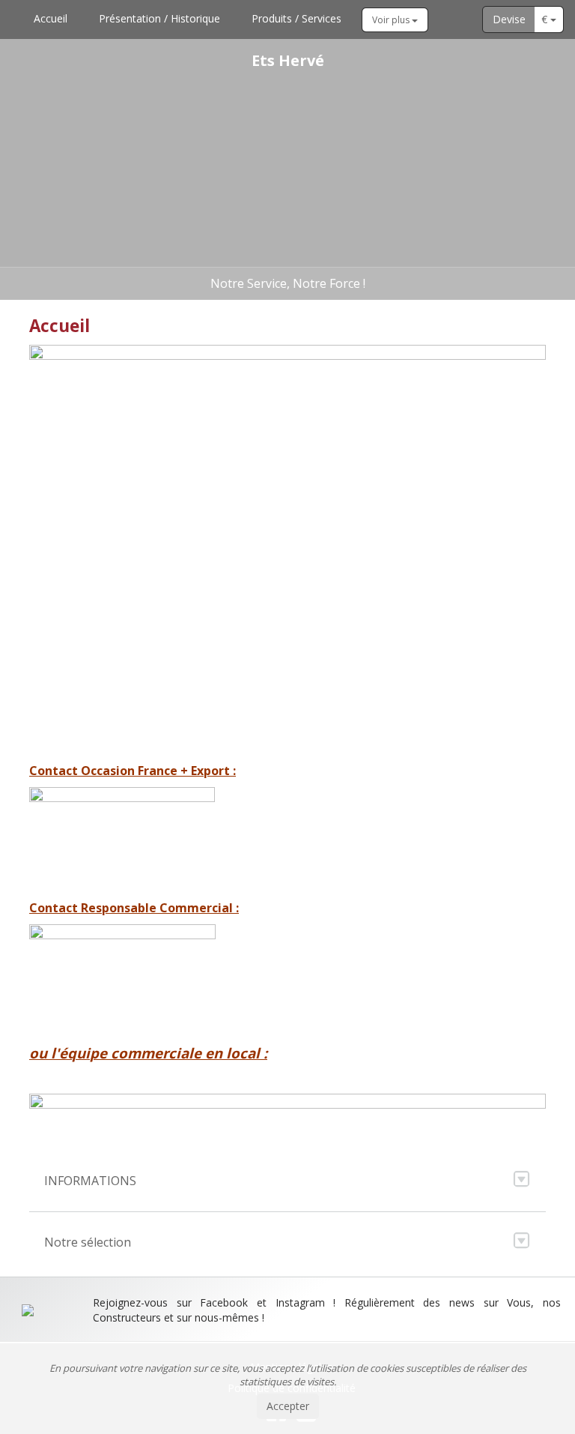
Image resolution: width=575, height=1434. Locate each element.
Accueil (50, 18)
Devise (509, 19)
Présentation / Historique (159, 18)
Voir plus (392, 19)
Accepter (288, 1406)
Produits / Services (296, 18)
